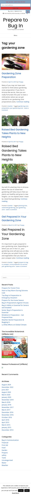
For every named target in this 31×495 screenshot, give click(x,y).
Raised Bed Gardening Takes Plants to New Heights (15, 133)
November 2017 (7, 407)
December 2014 (7, 430)
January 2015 (6, 427)
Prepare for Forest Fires (11, 288)
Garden (10, 106)
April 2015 (5, 422)
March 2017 (6, 410)
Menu (15, 35)
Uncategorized (7, 460)
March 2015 (6, 425)
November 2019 (7, 400)
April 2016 (5, 420)
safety (4, 455)
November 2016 (7, 415)
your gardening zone (16, 108)
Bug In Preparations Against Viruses (15, 303)
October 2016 (7, 417)
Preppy (21, 82)
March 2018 (6, 402)
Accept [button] (21, 490)
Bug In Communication (10, 440)
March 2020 (6, 395)
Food (3, 448)
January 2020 (6, 397)
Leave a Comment (11, 209)
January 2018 (6, 405)
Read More (15, 493)
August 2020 (6, 392)
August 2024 (6, 385)
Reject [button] (27, 490)
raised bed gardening (8, 207)
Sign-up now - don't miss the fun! (15, 2)
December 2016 (7, 412)
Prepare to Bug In (15, 22)
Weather (5, 465)
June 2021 (5, 390)
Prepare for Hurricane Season (13, 300)
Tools (4, 458)
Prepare (5, 453)
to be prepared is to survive (18, 264)
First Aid (5, 445)
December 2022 (7, 387)
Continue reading (22, 102)
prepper (6, 264)
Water (4, 463)
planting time (23, 205)
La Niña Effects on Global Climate (14, 325)
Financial (5, 443)
